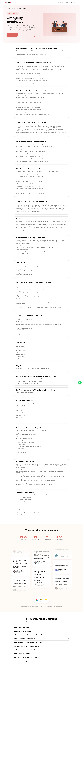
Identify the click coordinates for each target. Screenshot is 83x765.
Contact (68, 2)
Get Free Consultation (27, 35)
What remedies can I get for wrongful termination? (28, 642)
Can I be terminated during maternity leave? (26, 646)
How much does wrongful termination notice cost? (28, 661)
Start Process (12, 34)
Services (13, 8)
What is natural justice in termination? (24, 638)
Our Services (74, 2)
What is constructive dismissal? (22, 653)
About (63, 2)
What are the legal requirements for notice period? (28, 635)
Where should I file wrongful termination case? (27, 657)
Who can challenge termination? (23, 631)
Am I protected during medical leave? (24, 650)
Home (59, 2)
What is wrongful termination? (22, 627)
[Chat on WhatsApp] (80, 382)
